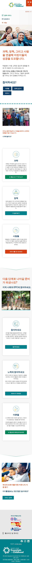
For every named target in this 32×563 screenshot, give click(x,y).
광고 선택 (16, 559)
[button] (31, 11)
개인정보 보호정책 (8, 559)
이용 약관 (23, 559)
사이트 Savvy (18, 544)
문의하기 (18, 561)
